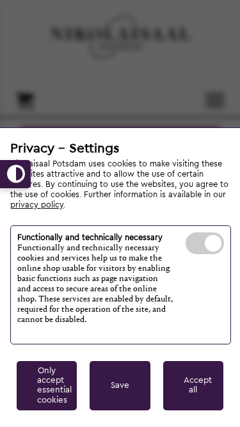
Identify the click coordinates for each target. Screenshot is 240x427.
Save (120, 385)
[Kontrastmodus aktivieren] (15, 174)
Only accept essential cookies (54, 385)
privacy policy (36, 205)
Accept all (198, 385)
